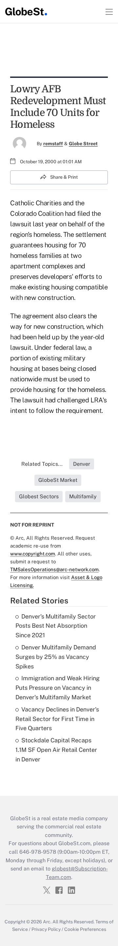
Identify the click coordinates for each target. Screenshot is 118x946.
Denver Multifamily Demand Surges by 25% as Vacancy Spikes (55, 657)
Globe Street (83, 143)
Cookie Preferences (85, 929)
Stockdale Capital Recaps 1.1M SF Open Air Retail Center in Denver (56, 750)
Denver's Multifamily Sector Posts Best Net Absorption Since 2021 (55, 626)
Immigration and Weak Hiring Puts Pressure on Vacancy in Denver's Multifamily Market (57, 688)
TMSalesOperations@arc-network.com (54, 569)
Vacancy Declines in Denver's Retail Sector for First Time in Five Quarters (57, 719)
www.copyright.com (32, 553)
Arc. (47, 921)
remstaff (53, 143)
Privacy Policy (46, 929)
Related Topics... (42, 464)
